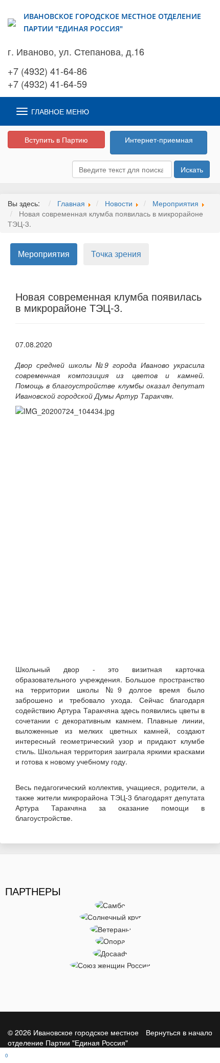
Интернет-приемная (159, 139)
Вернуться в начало (179, 1032)
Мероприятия (44, 254)
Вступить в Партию (56, 139)
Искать (192, 169)
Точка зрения (116, 254)
